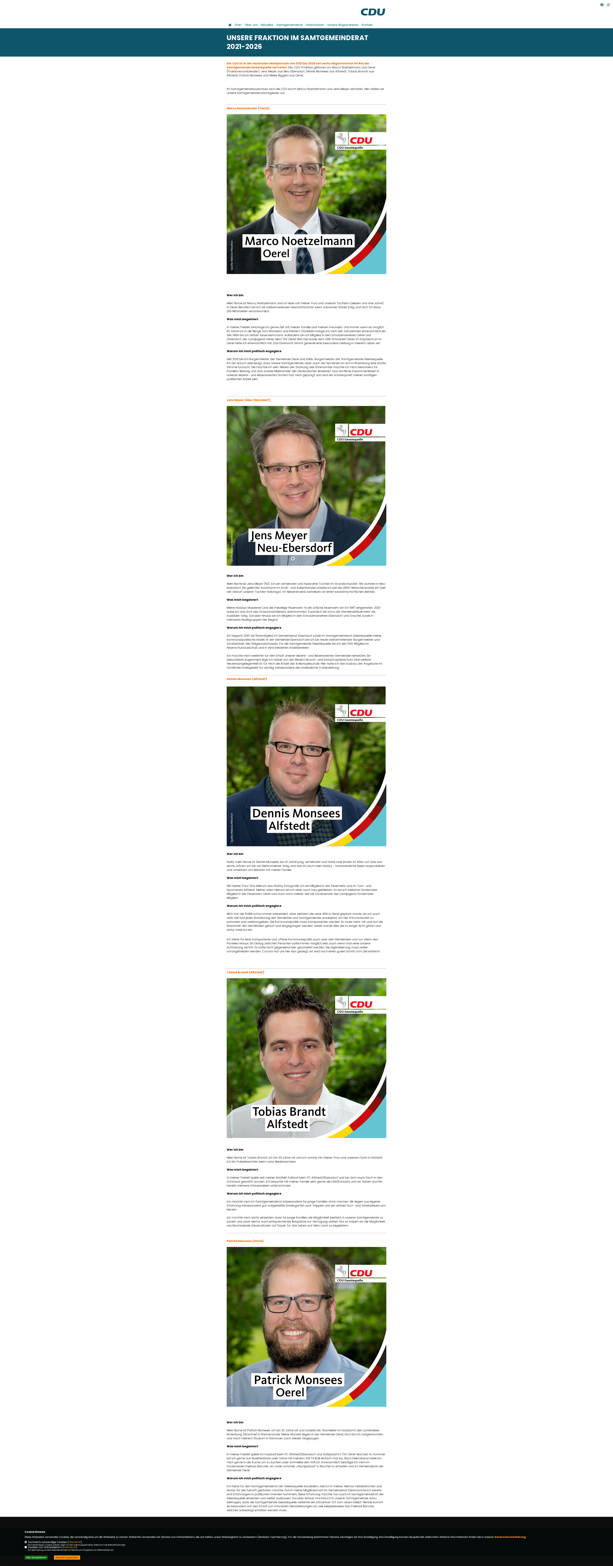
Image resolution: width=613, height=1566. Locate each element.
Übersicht (74, 1542)
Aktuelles (267, 24)
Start (238, 24)
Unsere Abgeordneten (343, 24)
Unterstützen (315, 24)
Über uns (251, 24)
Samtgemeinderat (289, 24)
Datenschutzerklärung (510, 1537)
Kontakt (367, 24)
